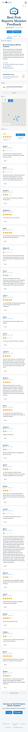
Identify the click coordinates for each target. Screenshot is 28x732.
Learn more (8, 78)
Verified (5, 147)
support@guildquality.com (18, 727)
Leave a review (20, 135)
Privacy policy (22, 723)
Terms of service (15, 723)
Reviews (15, 36)
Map (20, 36)
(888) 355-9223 (8, 727)
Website (18, 32)
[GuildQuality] (6, 3)
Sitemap (14, 724)
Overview (9, 36)
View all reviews (14, 693)
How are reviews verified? (20, 138)
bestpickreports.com (9, 68)
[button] (9, 115)
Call (10, 32)
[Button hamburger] (26, 2)
